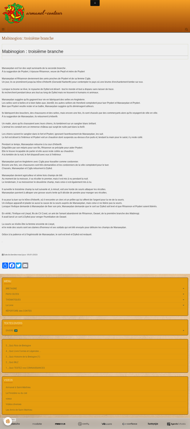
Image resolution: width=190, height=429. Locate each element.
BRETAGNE (11, 288)
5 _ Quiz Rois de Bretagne (18, 345)
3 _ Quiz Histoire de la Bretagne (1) (23, 356)
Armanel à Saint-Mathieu (18, 387)
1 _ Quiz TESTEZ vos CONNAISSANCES (25, 368)
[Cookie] (8, 421)
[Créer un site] (14, 424)
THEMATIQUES (13, 299)
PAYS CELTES (12, 294)
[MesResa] (60, 424)
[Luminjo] (153, 424)
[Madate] (37, 424)
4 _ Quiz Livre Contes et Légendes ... (23, 351)
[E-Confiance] (130, 424)
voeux (9, 398)
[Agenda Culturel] (176, 424)
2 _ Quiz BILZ (12, 362)
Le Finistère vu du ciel (16, 393)
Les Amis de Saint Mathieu (19, 410)
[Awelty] (83, 424)
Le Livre (9, 305)
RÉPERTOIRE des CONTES (19, 311)
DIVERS (11, 330)
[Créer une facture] (106, 424)
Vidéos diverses (13, 404)
